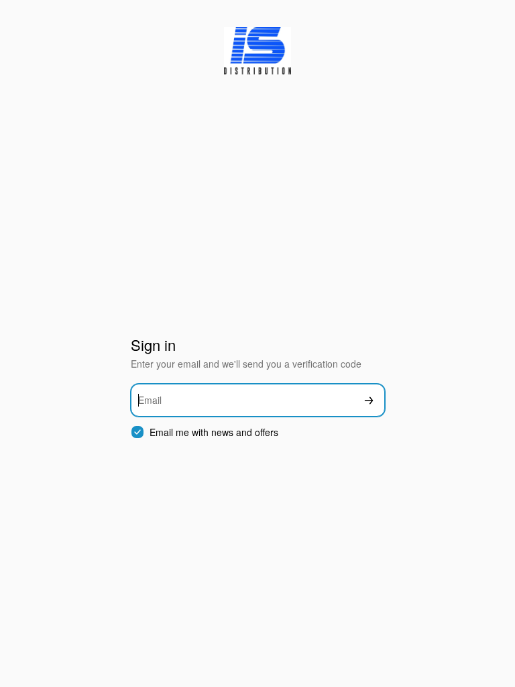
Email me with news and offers (214, 432)
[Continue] (368, 400)
